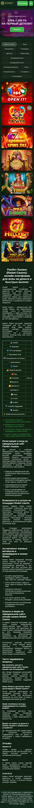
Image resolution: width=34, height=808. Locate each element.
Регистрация (22, 3)
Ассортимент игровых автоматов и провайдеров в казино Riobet (18, 430)
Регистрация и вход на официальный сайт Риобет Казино (18, 421)
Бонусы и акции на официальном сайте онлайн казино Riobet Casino (18, 435)
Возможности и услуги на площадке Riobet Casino (14, 425)
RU (31, 3)
